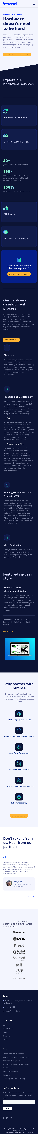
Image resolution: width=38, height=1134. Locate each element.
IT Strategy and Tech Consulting (14, 1079)
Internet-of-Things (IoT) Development (16, 1064)
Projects (5, 1032)
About (5, 1025)
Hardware (6, 1075)
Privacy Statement (28, 1133)
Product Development (10, 1071)
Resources (6, 1036)
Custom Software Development (13, 1054)
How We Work (8, 1029)
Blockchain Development (11, 1061)
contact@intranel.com (12, 1011)
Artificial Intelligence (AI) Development (16, 1057)
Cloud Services (8, 1068)
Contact (5, 1040)
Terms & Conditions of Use (13, 1133)
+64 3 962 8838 (10, 1007)
